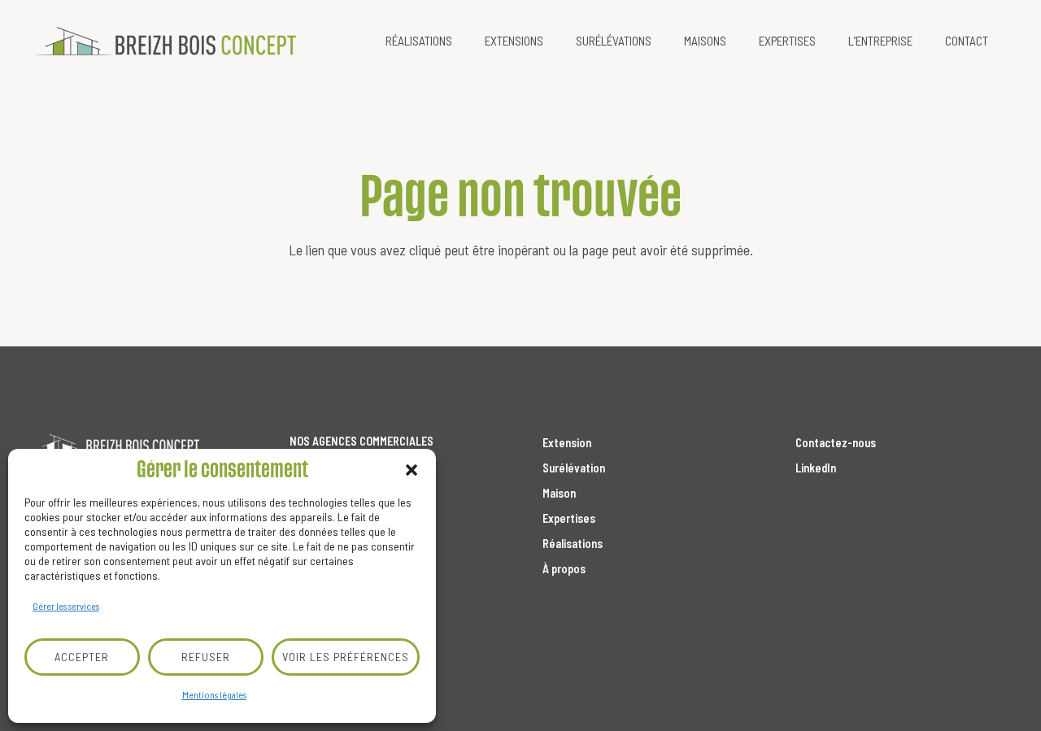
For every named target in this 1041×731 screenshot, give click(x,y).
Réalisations (572, 543)
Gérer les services (66, 605)
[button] (411, 470)
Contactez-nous (835, 443)
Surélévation (573, 468)
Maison (559, 493)
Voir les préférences (345, 657)
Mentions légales (214, 694)
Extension (566, 443)
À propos (564, 569)
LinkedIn (815, 468)
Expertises (568, 518)
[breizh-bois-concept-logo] (166, 41)
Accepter (81, 657)
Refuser (205, 657)
